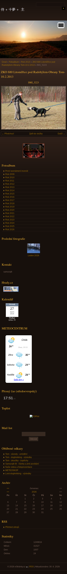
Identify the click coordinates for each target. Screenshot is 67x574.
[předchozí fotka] (6, 108)
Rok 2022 (9, 216)
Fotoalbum (14, 62)
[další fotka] (60, 108)
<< (8, 488)
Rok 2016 (9, 197)
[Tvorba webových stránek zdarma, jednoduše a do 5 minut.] (27, 567)
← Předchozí (8, 133)
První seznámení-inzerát (16, 171)
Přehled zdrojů (12, 527)
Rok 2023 (9, 220)
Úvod (4, 62)
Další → (61, 133)
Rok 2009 (9, 174)
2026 (34, 492)
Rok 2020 (9, 210)
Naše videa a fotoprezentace (18, 467)
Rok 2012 (9, 184)
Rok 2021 (9, 213)
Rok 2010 (9, 177)
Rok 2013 (25, 62)
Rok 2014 (9, 190)
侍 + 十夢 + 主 (12, 9)
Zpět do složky (36, 133)
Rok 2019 (9, 207)
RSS (31, 566)
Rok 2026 (9, 229)
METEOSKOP (11, 470)
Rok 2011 (9, 181)
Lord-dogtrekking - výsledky (18, 473)
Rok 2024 (9, 223)
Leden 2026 (33, 255)
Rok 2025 (9, 226)
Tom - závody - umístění (16, 454)
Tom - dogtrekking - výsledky (18, 457)
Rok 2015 (9, 194)
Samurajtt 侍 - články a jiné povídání (22, 464)
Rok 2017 (9, 200)
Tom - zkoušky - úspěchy (16, 460)
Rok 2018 (9, 203)
